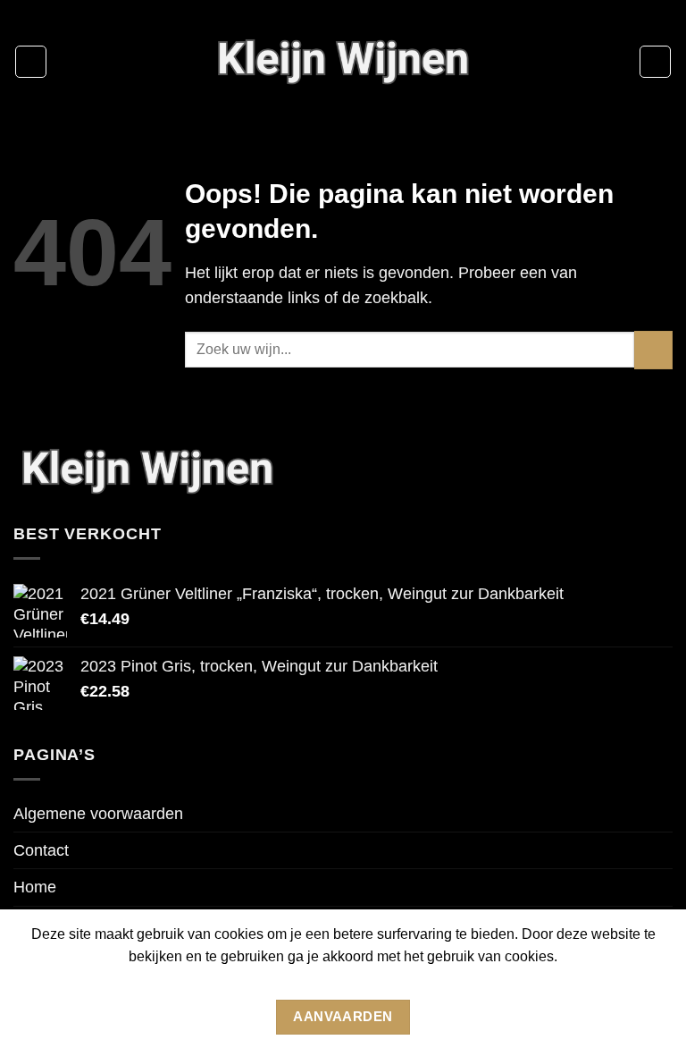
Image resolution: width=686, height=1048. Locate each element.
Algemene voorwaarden (98, 814)
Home (34, 887)
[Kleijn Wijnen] (343, 62)
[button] (30, 61)
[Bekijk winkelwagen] (655, 61)
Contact (41, 850)
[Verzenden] (653, 350)
